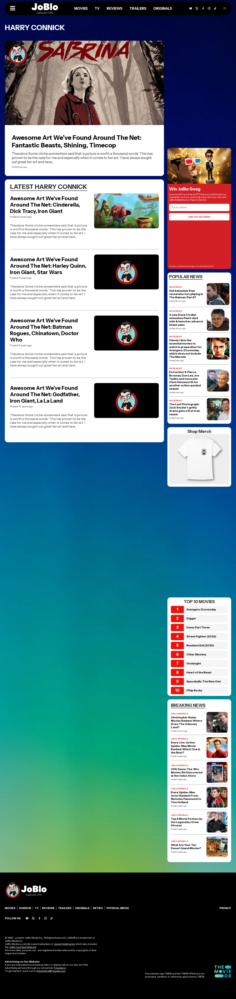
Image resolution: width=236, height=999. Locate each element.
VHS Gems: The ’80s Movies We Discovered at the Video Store (186, 772)
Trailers (64, 908)
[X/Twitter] (33, 918)
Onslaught (193, 663)
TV (37, 908)
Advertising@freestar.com (50, 971)
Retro (98, 908)
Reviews (48, 908)
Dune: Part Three (198, 627)
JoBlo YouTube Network (22, 947)
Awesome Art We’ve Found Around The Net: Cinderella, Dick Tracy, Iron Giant (45, 204)
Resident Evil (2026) (200, 645)
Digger (191, 618)
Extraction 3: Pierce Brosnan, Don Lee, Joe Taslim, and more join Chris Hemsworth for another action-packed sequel (185, 380)
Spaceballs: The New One (203, 681)
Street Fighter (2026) (201, 636)
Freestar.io (60, 967)
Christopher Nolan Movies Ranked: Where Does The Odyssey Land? (186, 722)
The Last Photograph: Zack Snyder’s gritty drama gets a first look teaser (184, 409)
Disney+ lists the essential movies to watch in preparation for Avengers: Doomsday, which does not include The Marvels (185, 348)
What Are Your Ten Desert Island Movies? (186, 846)
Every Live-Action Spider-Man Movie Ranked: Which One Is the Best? (185, 747)
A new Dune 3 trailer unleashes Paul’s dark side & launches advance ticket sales (186, 319)
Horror (25, 908)
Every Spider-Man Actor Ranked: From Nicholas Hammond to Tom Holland (186, 797)
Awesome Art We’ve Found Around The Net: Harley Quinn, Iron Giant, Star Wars (48, 265)
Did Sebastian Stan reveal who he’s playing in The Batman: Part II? (186, 294)
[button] (12, 8)
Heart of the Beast (198, 672)
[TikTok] (215, 8)
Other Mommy (196, 654)
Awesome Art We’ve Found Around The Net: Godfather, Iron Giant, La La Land (45, 394)
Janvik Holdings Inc (64, 944)
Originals (82, 908)
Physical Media (117, 908)
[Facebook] (39, 918)
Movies (10, 908)
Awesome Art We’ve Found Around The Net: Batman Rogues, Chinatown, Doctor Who (44, 330)
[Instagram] (209, 8)
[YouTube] (27, 918)
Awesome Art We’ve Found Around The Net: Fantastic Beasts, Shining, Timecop (76, 141)
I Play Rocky (194, 690)
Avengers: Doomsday (201, 609)
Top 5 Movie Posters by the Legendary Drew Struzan (186, 822)
